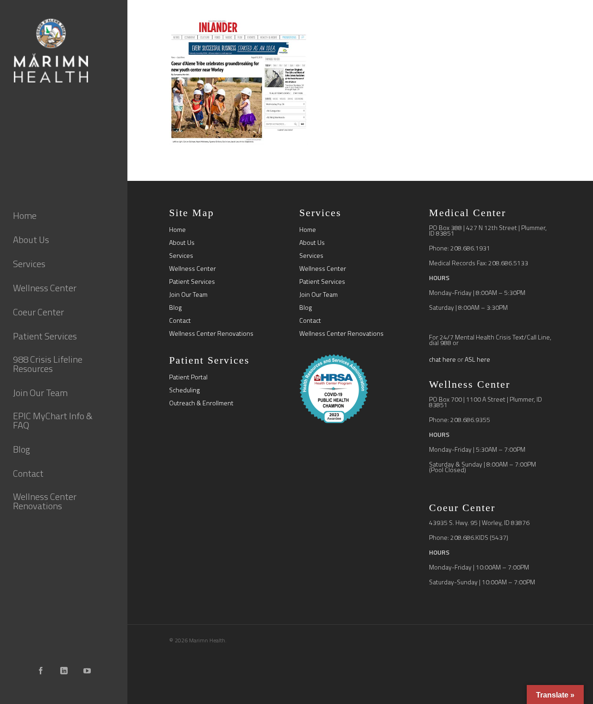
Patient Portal (188, 377)
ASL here (477, 359)
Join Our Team (188, 294)
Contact (180, 320)
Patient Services (192, 281)
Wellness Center (192, 268)
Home (177, 229)
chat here (442, 359)
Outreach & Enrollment (201, 403)
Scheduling (184, 390)
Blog (175, 307)
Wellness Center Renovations (211, 333)
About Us (182, 242)
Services (181, 255)
